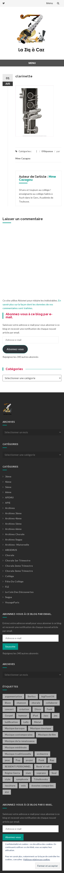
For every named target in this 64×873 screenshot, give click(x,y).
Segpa (8, 597)
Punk (41, 760)
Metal (37, 722)
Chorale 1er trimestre (17, 560)
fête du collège (14, 581)
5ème (8, 487)
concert (9, 709)
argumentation (13, 696)
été (7, 792)
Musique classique (40, 728)
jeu (55, 715)
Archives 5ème (13, 523)
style (7, 779)
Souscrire (10, 646)
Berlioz (32, 696)
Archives (10, 508)
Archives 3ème (13, 513)
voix (23, 785)
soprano (41, 772)
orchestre (42, 753)
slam (28, 772)
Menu (49, 3)
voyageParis (12, 602)
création (24, 709)
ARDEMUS (11, 549)
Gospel (9, 715)
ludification (11, 722)
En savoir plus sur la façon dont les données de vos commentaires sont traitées (32, 304)
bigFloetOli (47, 696)
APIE (7, 502)
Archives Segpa (13, 539)
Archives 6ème (13, 528)
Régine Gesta (12, 772)
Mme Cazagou (22, 158)
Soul (54, 772)
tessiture (10, 785)
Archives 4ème (13, 518)
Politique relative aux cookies (36, 859)
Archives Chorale (14, 534)
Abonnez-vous (15, 349)
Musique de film (47, 734)
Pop (18, 760)
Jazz (46, 715)
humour (22, 715)
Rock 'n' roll (42, 766)
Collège (9, 576)
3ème (8, 476)
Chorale (9, 555)
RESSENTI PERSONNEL (18, 766)
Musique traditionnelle (18, 753)
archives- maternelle (17, 544)
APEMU (9, 497)
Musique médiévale (16, 747)
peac (7, 760)
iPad (35, 715)
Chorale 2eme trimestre (19, 565)
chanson (21, 702)
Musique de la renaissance (19, 741)
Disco (38, 709)
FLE (7, 586)
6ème (8, 492)
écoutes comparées (42, 785)
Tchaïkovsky (41, 779)
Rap (52, 760)
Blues (8, 702)
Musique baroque (15, 728)
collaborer (52, 702)
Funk (49, 709)
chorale (36, 702)
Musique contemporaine (18, 734)
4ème (8, 481)
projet (29, 760)
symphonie (22, 779)
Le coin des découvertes (19, 592)
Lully (26, 722)
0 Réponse (47, 151)
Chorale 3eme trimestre (19, 570)
